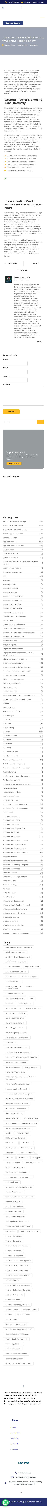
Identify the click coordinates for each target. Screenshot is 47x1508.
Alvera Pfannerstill (22, 277)
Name (5, 359)
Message (6, 384)
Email (5, 367)
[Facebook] (16, 1492)
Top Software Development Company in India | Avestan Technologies (23, 504)
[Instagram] (31, 1492)
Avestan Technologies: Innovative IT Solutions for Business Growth (20, 496)
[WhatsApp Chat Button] (5, 1502)
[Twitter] (21, 1492)
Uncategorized (10, 45)
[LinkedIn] (26, 1492)
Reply (39, 341)
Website (6, 376)
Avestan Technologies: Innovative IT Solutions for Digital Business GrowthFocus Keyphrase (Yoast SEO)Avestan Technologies (20, 485)
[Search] (40, 422)
